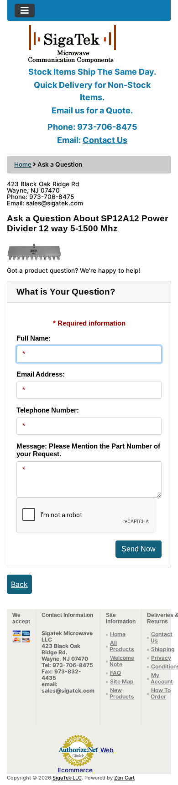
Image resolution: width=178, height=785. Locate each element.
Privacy (161, 657)
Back (19, 584)
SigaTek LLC (67, 778)
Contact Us (105, 140)
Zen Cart (124, 778)
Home (22, 164)
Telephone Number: (47, 410)
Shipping (163, 649)
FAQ (115, 672)
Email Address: (40, 374)
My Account (162, 678)
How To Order (161, 693)
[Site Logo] (89, 43)
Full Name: (33, 338)
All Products (122, 645)
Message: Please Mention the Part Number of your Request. (88, 450)
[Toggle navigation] (25, 10)
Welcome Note (122, 661)
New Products (122, 693)
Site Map (122, 681)
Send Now (138, 549)
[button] (161, 740)
